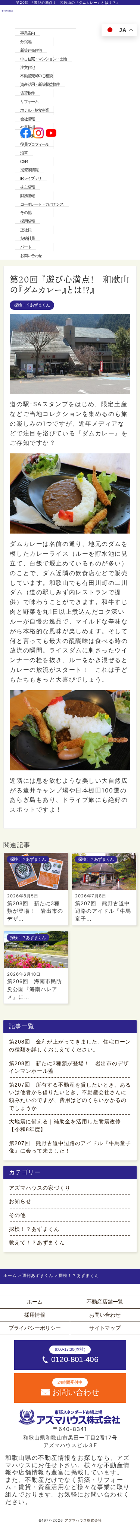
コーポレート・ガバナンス (41, 204)
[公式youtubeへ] (51, 134)
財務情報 (27, 195)
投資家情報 (29, 169)
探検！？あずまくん (32, 305)
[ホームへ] (7, 133)
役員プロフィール (34, 144)
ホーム (35, 1302)
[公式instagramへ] (38, 134)
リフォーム (29, 101)
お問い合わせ (30, 255)
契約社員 (27, 238)
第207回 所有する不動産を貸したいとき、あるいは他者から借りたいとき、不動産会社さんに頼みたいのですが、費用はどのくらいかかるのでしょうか (70, 1096)
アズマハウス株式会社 (83, 1520)
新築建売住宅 (30, 50)
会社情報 (27, 119)
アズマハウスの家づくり (40, 1188)
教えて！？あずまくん (37, 1242)
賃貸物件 (27, 93)
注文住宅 (27, 67)
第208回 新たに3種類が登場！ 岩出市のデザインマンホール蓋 (69, 1067)
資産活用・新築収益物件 (39, 84)
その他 (25, 212)
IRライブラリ (30, 178)
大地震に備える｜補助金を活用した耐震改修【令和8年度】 (65, 1125)
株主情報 (27, 187)
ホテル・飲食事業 (34, 110)
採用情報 (27, 221)
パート (25, 247)
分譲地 (25, 41)
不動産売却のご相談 (36, 75)
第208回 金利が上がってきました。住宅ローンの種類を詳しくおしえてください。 (70, 1046)
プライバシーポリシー (35, 1328)
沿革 (23, 153)
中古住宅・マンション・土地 (43, 59)
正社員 (25, 229)
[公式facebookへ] (25, 134)
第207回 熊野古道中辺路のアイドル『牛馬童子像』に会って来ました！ (70, 1147)
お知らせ (20, 1201)
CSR (23, 161)
